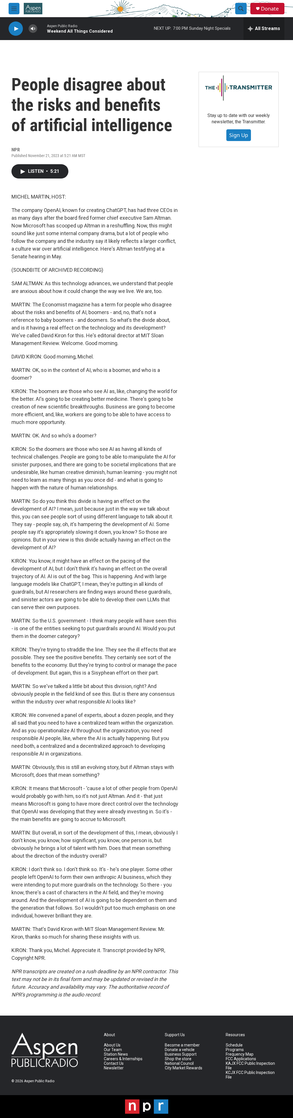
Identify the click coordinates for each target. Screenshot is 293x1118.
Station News (116, 1054)
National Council (179, 1063)
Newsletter (114, 1068)
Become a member (182, 1045)
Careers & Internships (123, 1059)
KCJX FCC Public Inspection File (250, 1075)
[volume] (33, 28)
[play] (15, 28)
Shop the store (178, 1059)
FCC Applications (241, 1059)
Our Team (113, 1050)
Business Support (181, 1054)
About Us (112, 1045)
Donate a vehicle (180, 1050)
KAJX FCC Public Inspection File (250, 1065)
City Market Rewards (183, 1068)
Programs (235, 1050)
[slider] (42, 28)
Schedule (234, 1045)
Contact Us (114, 1063)
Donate (270, 9)
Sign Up (238, 135)
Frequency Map (240, 1054)
